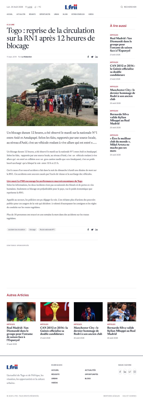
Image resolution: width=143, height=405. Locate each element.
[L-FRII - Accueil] (71, 7)
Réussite (32, 14)
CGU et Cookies (129, 396)
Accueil (10, 14)
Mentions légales (111, 396)
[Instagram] (134, 372)
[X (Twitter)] (129, 372)
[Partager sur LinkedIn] (96, 57)
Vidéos (90, 14)
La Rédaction (26, 57)
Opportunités (45, 14)
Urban (56, 14)
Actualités (20, 14)
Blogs (65, 14)
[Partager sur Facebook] (88, 57)
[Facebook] (120, 372)
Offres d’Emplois (77, 14)
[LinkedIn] (125, 372)
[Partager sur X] (92, 57)
